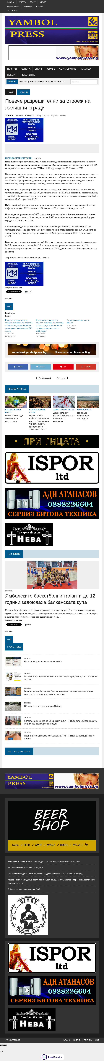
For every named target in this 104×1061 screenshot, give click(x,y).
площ (38, 115)
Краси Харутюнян (23, 158)
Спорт (32, 2)
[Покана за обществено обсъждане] (88, 406)
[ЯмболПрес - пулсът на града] (52, 30)
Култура (22, 2)
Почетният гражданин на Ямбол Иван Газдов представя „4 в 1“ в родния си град (45, 874)
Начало (66, 1040)
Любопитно (12, 11)
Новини (10, 2)
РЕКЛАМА (88, 1040)
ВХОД (97, 1040)
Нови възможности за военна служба (43, 661)
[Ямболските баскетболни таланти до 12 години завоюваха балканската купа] (52, 587)
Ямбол (63, 115)
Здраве (43, 2)
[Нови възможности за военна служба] (13, 664)
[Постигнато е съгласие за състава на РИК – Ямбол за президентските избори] (13, 738)
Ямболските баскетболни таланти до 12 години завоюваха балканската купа (44, 861)
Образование (13, 6)
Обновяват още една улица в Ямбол (42, 706)
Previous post (45, 378)
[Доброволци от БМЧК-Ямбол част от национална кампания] (64, 406)
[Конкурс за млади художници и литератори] (16, 406)
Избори (39, 6)
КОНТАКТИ (77, 1040)
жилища (19, 115)
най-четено (14, 554)
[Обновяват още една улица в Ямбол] (13, 708)
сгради (46, 115)
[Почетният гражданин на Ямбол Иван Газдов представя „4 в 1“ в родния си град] (13, 679)
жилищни (29, 115)
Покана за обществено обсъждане (83, 416)
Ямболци (28, 6)
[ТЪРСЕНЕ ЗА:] (84, 81)
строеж (54, 115)
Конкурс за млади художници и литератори (14, 418)
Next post (61, 378)
